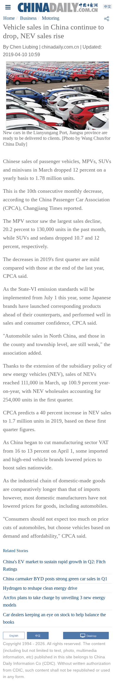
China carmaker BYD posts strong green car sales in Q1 (55, 578)
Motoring (50, 18)
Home (9, 18)
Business (28, 18)
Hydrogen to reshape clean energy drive (40, 588)
